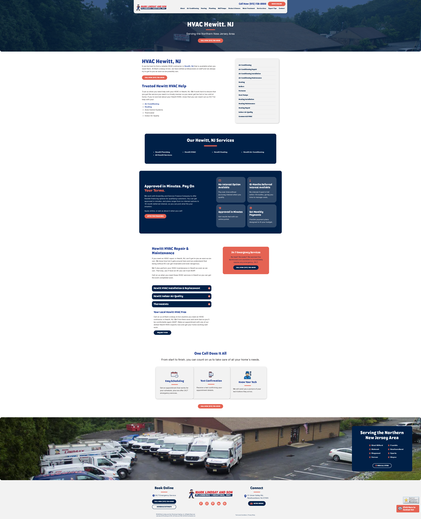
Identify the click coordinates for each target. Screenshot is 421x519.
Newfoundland (396, 449)
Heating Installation (246, 99)
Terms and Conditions (241, 515)
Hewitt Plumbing (162, 152)
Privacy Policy (251, 515)
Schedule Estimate (164, 507)
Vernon (374, 457)
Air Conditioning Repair (248, 69)
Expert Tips (272, 8)
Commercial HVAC (245, 116)
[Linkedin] (219, 503)
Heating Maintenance (247, 104)
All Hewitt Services (163, 155)
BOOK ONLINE (277, 4)
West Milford (377, 445)
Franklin (394, 445)
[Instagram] (207, 503)
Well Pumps (222, 8)
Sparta (393, 453)
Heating (204, 8)
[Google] (225, 503)
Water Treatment (249, 8)
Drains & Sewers (234, 8)
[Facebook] (201, 503)
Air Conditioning (193, 8)
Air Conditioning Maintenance (250, 78)
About (182, 8)
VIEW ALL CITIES (383, 466)
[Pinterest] (213, 503)
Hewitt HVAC (190, 152)
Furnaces (242, 91)
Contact (282, 8)
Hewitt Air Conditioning (253, 152)
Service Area (261, 8)
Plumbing (212, 8)
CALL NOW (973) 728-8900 (210, 40)
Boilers (241, 86)
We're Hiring (258, 504)
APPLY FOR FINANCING (155, 216)
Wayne (393, 457)
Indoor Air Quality (246, 112)
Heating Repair (244, 108)
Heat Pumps (243, 95)
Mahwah (375, 449)
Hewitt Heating (220, 152)
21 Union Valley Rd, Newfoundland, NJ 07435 (257, 496)
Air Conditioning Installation (250, 74)
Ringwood (375, 453)
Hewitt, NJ (189, 66)
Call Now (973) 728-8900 (252, 4)
